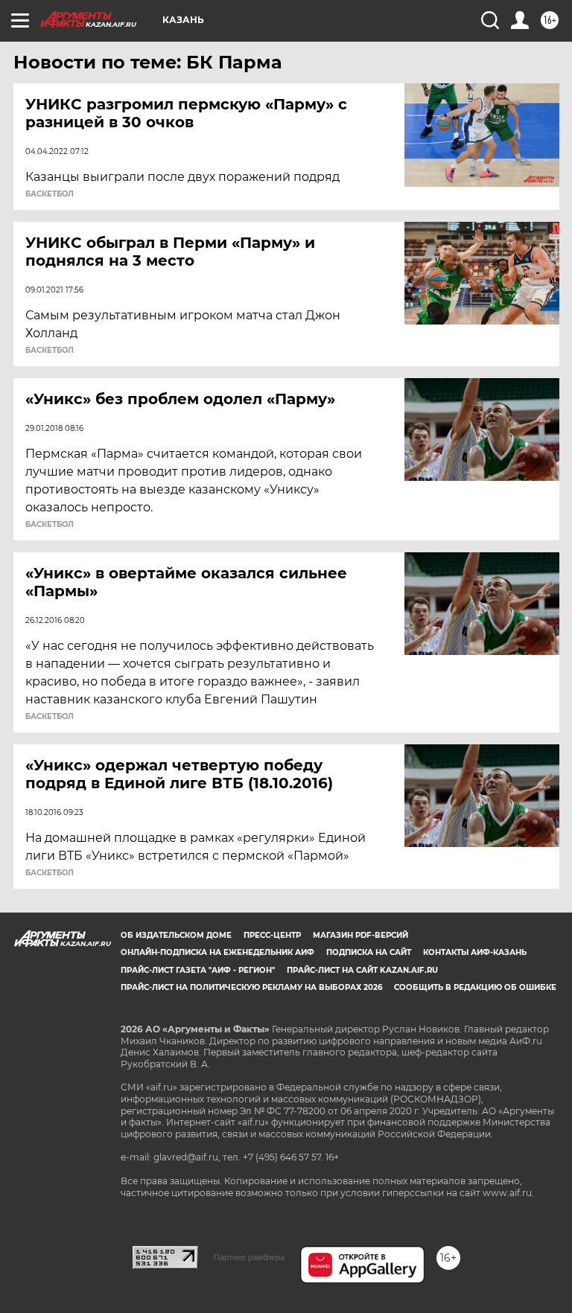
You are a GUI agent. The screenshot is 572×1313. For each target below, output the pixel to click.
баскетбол (49, 194)
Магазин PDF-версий (360, 935)
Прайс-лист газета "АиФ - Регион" (198, 970)
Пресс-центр (272, 935)
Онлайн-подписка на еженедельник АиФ (217, 952)
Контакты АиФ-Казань (475, 952)
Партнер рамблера (249, 1257)
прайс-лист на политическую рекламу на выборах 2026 (251, 987)
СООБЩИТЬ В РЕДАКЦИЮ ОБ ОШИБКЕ (475, 987)
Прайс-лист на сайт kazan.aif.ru (362, 970)
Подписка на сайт (368, 952)
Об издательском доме (176, 935)
